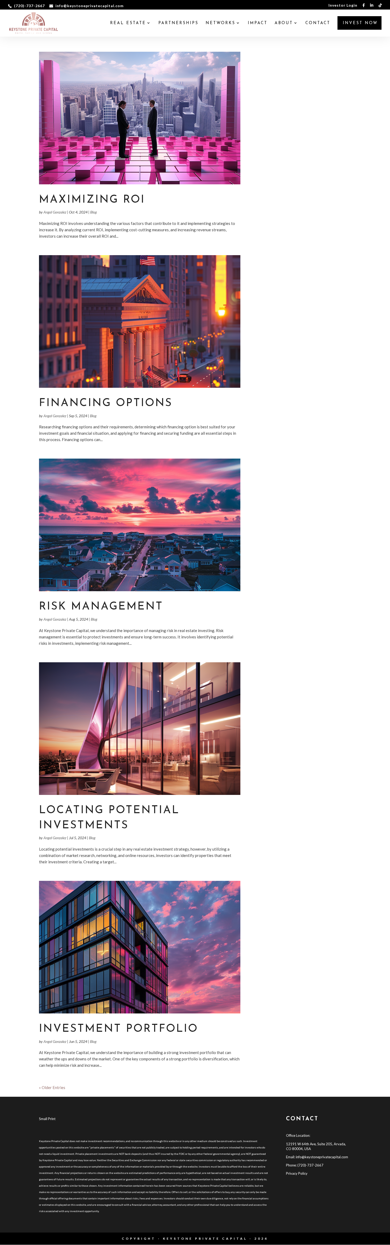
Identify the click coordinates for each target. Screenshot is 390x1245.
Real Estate (128, 23)
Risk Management (101, 606)
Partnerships (178, 23)
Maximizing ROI (92, 199)
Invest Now (360, 23)
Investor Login (342, 5)
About (284, 23)
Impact (257, 23)
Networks (220, 23)
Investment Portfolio (118, 1029)
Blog (93, 212)
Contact (317, 23)
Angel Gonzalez (55, 212)
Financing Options (105, 403)
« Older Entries (52, 1087)
